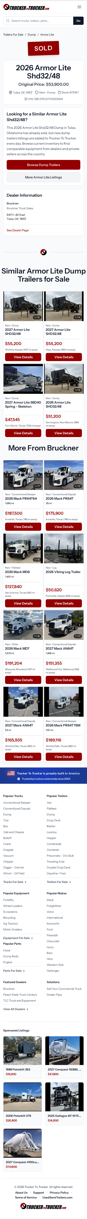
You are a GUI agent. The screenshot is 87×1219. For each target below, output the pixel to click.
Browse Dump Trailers (43, 165)
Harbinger (53, 971)
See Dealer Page (18, 230)
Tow (6, 820)
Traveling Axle (56, 861)
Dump (32, 34)
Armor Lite (47, 34)
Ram (50, 953)
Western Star (55, 965)
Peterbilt (52, 935)
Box (5, 826)
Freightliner (54, 906)
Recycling (9, 917)
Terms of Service (26, 1197)
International (55, 917)
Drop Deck (53, 820)
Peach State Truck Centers (20, 994)
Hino (50, 959)
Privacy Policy (59, 1192)
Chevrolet (53, 941)
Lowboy (52, 832)
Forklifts (8, 900)
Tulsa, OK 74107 (22, 92)
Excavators (10, 912)
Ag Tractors (10, 923)
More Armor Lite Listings (43, 177)
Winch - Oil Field (13, 873)
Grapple (8, 850)
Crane (7, 844)
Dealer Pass (54, 994)
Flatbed (51, 808)
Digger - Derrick (13, 867)
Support (38, 1192)
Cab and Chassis (13, 832)
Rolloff (7, 838)
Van (49, 802)
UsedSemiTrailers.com (57, 1197)
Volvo (50, 912)
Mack (50, 900)
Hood (6, 950)
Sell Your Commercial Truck (64, 989)
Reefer (51, 826)
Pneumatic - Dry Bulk (60, 856)
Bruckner (9, 989)
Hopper (51, 838)
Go (78, 21)
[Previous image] (7, 306)
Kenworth (53, 923)
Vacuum (8, 856)
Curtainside (54, 844)
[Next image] (39, 306)
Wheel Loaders (12, 906)
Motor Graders (12, 929)
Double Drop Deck (58, 867)
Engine (7, 962)
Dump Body (10, 956)
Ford (50, 929)
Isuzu (50, 947)
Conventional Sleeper (17, 802)
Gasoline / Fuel (56, 873)
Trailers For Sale (13, 34)
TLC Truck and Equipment (19, 1000)
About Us (21, 1192)
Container (53, 850)
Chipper (8, 861)
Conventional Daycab (16, 808)
